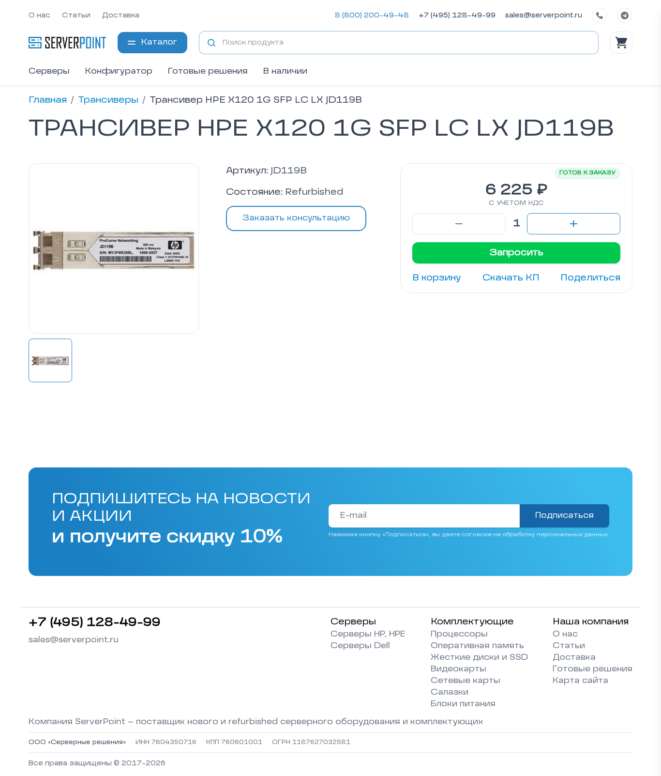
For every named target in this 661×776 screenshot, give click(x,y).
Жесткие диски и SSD (479, 658)
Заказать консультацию (296, 218)
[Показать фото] (50, 360)
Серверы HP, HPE (368, 634)
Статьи (76, 15)
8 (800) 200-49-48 (372, 15)
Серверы (49, 72)
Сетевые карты (465, 681)
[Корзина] (621, 42)
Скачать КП (511, 278)
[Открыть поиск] (211, 42)
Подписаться (564, 516)
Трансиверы (108, 100)
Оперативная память (477, 646)
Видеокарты (458, 669)
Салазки (449, 693)
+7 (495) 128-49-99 (457, 15)
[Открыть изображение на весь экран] (114, 248)
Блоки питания (463, 704)
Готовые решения (208, 72)
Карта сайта (580, 681)
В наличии (285, 72)
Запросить (516, 252)
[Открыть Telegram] (624, 15)
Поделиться (590, 278)
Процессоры (459, 634)
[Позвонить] (599, 15)
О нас (39, 15)
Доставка (120, 15)
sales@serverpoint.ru (543, 15)
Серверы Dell (360, 646)
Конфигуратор (118, 72)
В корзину (436, 278)
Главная (48, 100)
